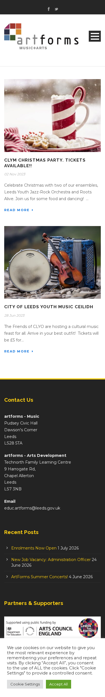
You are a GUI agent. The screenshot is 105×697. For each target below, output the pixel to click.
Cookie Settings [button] (25, 684)
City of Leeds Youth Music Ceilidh (48, 306)
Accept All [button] (58, 684)
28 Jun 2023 (14, 315)
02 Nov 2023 (14, 174)
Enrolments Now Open (34, 548)
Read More (17, 210)
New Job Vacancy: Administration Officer (51, 559)
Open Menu (95, 36)
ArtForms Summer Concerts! (39, 576)
